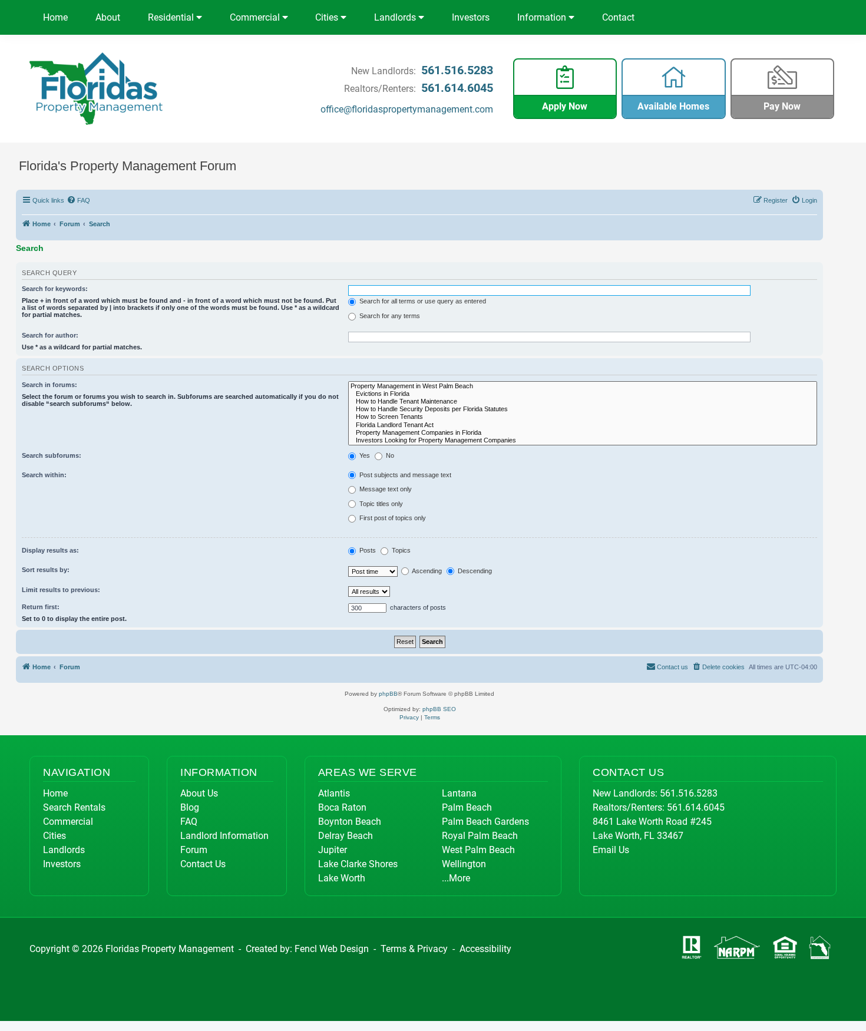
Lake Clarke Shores (358, 864)
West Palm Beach (478, 849)
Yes (364, 455)
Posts (367, 550)
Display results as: (50, 550)
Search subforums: (51, 455)
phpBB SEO (439, 709)
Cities (328, 17)
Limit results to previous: (61, 589)
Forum (193, 849)
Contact (618, 17)
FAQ (188, 821)
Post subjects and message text (404, 474)
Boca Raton (342, 807)
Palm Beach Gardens (485, 821)
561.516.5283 (457, 70)
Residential (172, 17)
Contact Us (203, 864)
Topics (400, 550)
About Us (199, 793)
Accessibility (485, 948)
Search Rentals (74, 807)
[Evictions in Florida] (583, 394)
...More (456, 878)
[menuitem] (79, 200)
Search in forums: (49, 384)
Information (542, 17)
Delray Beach (345, 835)
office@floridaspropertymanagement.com (406, 109)
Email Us (611, 849)
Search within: (44, 474)
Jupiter (332, 849)
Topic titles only (380, 503)
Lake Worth (341, 878)
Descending (474, 570)
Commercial (256, 17)
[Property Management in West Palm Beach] (583, 386)
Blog (189, 807)
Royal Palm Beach (480, 835)
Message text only (385, 489)
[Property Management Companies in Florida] (583, 433)
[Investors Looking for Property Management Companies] (583, 440)
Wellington (464, 864)
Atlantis (334, 793)
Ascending (426, 570)
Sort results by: (46, 569)
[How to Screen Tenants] (583, 417)
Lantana (459, 793)
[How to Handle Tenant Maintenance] (583, 401)
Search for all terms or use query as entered (422, 301)
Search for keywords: (55, 288)
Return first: (41, 606)
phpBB (388, 693)
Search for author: (50, 335)
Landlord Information (224, 835)
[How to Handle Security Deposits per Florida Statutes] (583, 409)
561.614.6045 (457, 88)
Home (55, 17)
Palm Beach (467, 807)
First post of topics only (392, 517)
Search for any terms (389, 315)
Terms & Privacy (414, 948)
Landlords (396, 17)
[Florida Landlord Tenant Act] (583, 425)
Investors (471, 17)
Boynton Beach (349, 821)
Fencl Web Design (332, 948)
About (107, 17)
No (389, 455)
